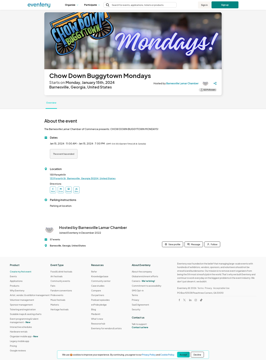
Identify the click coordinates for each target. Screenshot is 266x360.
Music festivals (57, 299)
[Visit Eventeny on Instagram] (195, 300)
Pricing (13, 345)
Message (195, 244)
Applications (16, 281)
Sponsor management (21, 304)
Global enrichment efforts (145, 276)
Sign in (204, 5)
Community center (101, 281)
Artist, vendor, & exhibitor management (30, 295)
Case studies (97, 285)
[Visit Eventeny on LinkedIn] (190, 300)
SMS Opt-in (138, 290)
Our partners (97, 295)
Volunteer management (22, 299)
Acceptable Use (221, 288)
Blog (93, 309)
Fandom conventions (61, 290)
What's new (97, 318)
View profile (174, 244)
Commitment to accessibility (146, 285)
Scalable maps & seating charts (25, 314)
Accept (183, 354)
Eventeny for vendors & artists (106, 328)
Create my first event (20, 271)
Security (136, 309)
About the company (142, 271)
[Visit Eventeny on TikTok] (201, 300)
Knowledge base (99, 276)
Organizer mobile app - (24, 336)
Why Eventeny (17, 290)
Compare (96, 290)
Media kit (95, 314)
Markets (54, 304)
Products (14, 285)
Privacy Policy (149, 354)
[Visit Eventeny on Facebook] (179, 300)
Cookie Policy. (167, 354)
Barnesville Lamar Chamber (182, 83)
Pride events (56, 295)
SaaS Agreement (140, 304)
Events (13, 276)
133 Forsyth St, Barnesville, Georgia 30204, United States (83, 178)
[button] (72, 5)
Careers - (143, 281)
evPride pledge (99, 304)
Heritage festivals (59, 309)
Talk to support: (140, 326)
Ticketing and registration (23, 309)
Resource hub (98, 323)
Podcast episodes (100, 299)
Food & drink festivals (61, 271)
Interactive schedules (21, 327)
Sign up (225, 4)
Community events (60, 281)
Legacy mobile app (19, 341)
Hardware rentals (18, 331)
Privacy (135, 299)
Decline (197, 354)
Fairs (52, 285)
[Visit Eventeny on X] (184, 300)
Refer (94, 271)
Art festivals (56, 276)
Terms (135, 295)
